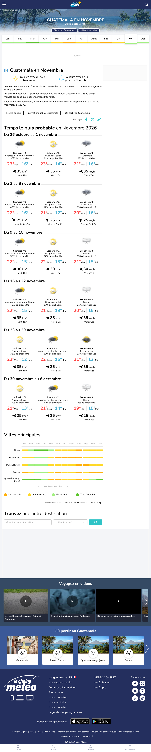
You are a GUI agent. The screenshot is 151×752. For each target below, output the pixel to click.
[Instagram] (142, 691)
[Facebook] (135, 683)
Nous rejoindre (57, 702)
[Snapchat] (135, 691)
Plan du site (49, 731)
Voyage (5, 10)
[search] (146, 4)
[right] (146, 602)
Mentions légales (19, 731)
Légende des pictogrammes (65, 712)
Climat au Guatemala (64, 30)
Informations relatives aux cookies (73, 731)
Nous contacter (58, 707)
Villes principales (89, 30)
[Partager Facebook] (86, 119)
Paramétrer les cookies (128, 732)
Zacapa (16, 472)
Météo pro (100, 687)
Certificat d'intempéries (62, 687)
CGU (32, 731)
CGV (39, 731)
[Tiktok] (142, 698)
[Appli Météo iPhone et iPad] (80, 721)
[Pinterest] (135, 698)
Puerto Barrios (13, 464)
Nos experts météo (60, 682)
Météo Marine (102, 682)
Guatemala (13, 10)
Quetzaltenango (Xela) (12, 479)
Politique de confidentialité (103, 731)
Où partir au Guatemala (77, 113)
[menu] (4, 4)
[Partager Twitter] (93, 119)
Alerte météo (56, 692)
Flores (17, 450)
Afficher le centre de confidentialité (77, 736)
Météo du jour (13, 113)
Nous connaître (58, 697)
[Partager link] (99, 119)
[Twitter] (142, 683)
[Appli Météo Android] (101, 721)
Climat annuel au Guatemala (43, 113)
